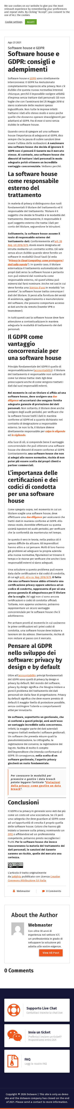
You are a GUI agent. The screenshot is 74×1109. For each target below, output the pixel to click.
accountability (43, 370)
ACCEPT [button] (31, 22)
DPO (10, 834)
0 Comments (53, 891)
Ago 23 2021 (14, 42)
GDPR (33, 78)
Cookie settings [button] (13, 21)
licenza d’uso (37, 287)
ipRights (16, 876)
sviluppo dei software (32, 656)
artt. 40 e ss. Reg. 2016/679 (35, 577)
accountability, (27, 675)
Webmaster (23, 891)
